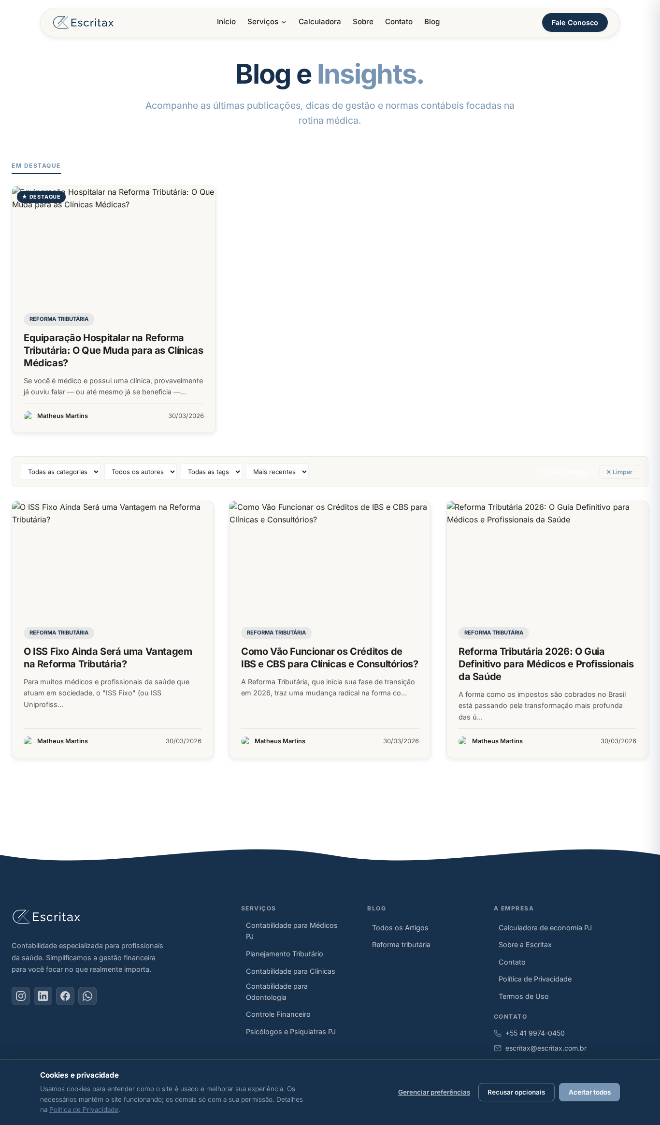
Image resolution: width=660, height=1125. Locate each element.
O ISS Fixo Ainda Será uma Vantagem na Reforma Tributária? (108, 658)
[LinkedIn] (43, 996)
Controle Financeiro (278, 1014)
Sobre (363, 21)
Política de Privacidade (535, 979)
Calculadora (320, 21)
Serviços (262, 21)
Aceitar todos (590, 1092)
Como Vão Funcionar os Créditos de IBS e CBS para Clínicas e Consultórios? (329, 658)
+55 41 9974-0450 (535, 1033)
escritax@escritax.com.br (546, 1048)
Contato (399, 21)
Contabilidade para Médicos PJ (292, 930)
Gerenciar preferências (434, 1092)
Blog (432, 21)
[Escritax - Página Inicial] (83, 22)
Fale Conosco (575, 22)
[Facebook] (65, 996)
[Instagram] (21, 996)
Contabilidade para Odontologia (277, 991)
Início (226, 21)
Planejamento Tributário (284, 954)
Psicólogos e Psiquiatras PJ (291, 1031)
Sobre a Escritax (525, 944)
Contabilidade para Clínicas (290, 971)
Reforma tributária (58, 319)
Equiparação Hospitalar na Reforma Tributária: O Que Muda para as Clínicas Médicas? (113, 350)
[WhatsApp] (87, 996)
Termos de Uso (524, 996)
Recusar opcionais (516, 1092)
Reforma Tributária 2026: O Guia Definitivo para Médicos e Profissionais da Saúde (546, 664)
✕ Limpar (619, 472)
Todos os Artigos (400, 927)
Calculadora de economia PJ (545, 927)
